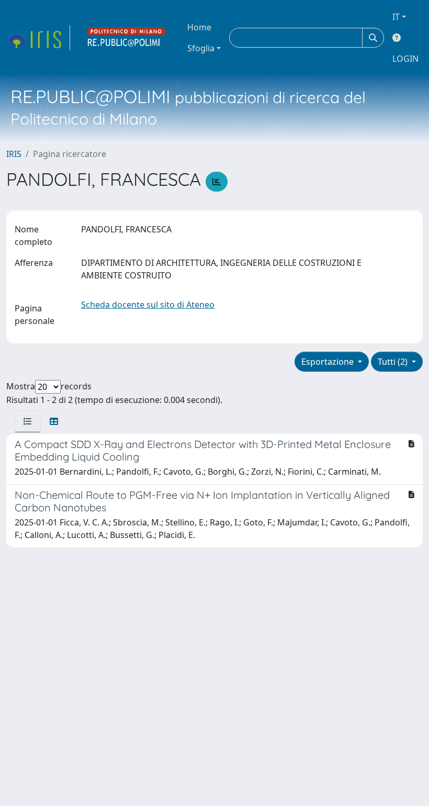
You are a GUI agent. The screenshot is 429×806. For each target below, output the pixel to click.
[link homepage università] (126, 37)
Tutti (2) (394, 361)
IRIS (13, 154)
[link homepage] (38, 37)
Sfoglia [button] (200, 48)
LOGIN (405, 58)
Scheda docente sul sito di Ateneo (147, 304)
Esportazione (328, 361)
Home (199, 27)
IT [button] (396, 17)
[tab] (28, 421)
